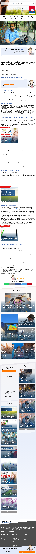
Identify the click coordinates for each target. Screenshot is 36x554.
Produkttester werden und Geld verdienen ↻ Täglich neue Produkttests (9, 238)
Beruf (28, 311)
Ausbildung (25, 311)
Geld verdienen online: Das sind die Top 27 (8, 140)
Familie (25, 537)
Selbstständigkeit (3, 182)
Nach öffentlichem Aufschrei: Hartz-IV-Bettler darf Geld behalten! (26, 425)
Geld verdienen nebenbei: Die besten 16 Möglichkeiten (8, 468)
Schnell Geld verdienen (16, 539)
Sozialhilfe (26, 545)
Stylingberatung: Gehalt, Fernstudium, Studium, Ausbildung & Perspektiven (18, 306)
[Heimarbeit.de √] (17, 3)
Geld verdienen (3, 539)
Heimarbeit (3, 535)
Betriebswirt (16, 163)
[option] (9, 135)
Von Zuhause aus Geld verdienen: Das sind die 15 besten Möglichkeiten (9, 507)
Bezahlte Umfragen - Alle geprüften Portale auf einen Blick (9, 494)
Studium (13, 544)
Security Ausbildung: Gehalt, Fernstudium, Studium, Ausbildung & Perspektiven (26, 323)
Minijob (2, 538)
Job (1, 540)
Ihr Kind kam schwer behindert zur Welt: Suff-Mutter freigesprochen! (26, 395)
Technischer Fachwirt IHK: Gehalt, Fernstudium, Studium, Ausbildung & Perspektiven (27, 336)
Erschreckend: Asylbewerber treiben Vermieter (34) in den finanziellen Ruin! (25, 380)
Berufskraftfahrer (16, 57)
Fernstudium (24, 41)
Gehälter (29, 41)
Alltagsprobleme (27, 535)
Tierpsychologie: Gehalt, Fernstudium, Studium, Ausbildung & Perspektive (29, 353)
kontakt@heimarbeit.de (10, 531)
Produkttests (14, 538)
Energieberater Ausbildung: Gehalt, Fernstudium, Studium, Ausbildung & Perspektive (9, 335)
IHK (16, 208)
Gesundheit (26, 538)
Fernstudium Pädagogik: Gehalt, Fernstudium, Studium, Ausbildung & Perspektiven (17, 353)
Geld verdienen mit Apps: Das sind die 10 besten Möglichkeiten (8, 442)
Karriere (33, 40)
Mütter (25, 539)
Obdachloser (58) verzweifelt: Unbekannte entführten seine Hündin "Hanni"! (26, 409)
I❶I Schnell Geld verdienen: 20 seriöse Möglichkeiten (9, 200)
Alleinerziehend (27, 540)
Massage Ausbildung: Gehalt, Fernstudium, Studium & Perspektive (6, 354)
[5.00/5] (17, 278)
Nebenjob (2, 537)
